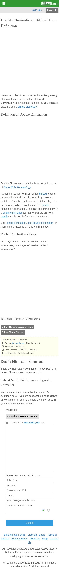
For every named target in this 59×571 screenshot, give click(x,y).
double (45, 205)
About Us (35, 538)
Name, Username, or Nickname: (24, 475)
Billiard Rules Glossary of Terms (17, 327)
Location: (11, 485)
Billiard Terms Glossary (13, 332)
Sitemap (32, 534)
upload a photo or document (22, 416)
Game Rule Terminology (17, 187)
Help (45, 538)
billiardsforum (18, 343)
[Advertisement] (29, 61)
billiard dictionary (27, 106)
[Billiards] (50, 3)
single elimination (12, 212)
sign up (36, 10)
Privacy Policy (19, 538)
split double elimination (40, 222)
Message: (11, 410)
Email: (9, 495)
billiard (43, 193)
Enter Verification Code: (19, 505)
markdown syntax (32, 423)
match (4, 216)
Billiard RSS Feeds (14, 534)
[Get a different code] (48, 510)
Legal (42, 534)
